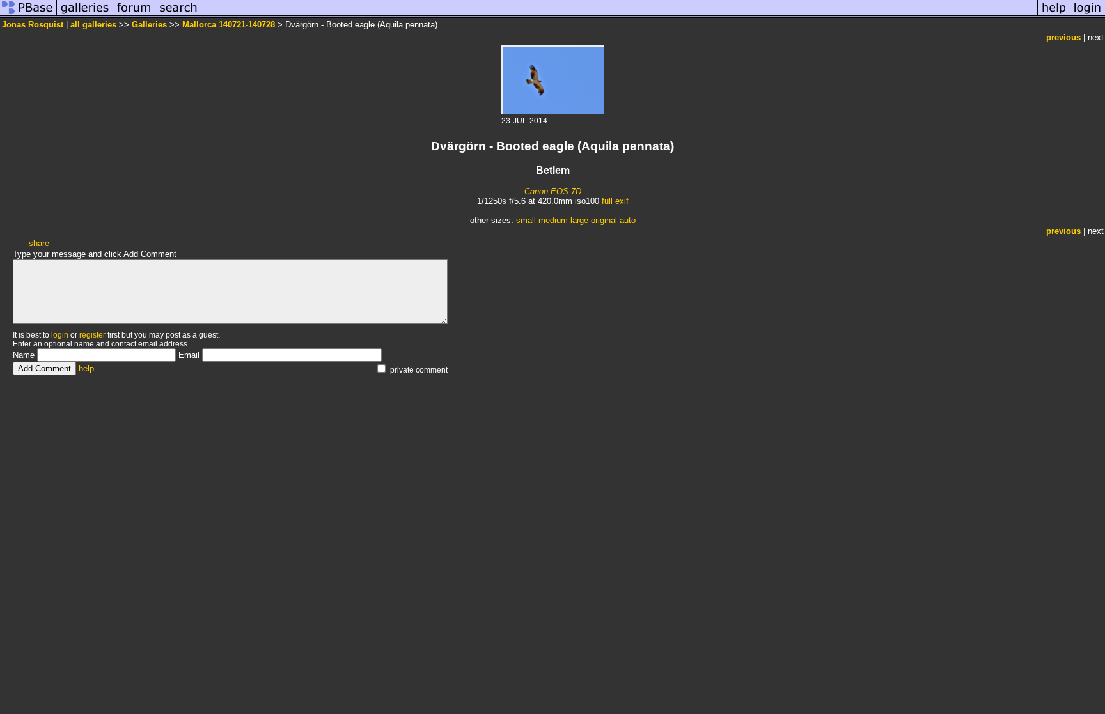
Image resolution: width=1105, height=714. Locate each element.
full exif (615, 201)
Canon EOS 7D (552, 191)
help (86, 368)
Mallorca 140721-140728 (228, 24)
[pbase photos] (28, 15)
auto (628, 220)
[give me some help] (1053, 15)
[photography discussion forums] (134, 15)
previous (1063, 37)
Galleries (149, 24)
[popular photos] (619, 15)
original (604, 220)
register (92, 334)
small (526, 220)
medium (553, 220)
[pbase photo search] (178, 15)
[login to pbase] (1087, 15)
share (39, 243)
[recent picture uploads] (85, 15)
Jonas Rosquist (32, 24)
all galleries (93, 24)
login (59, 334)
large (579, 220)
